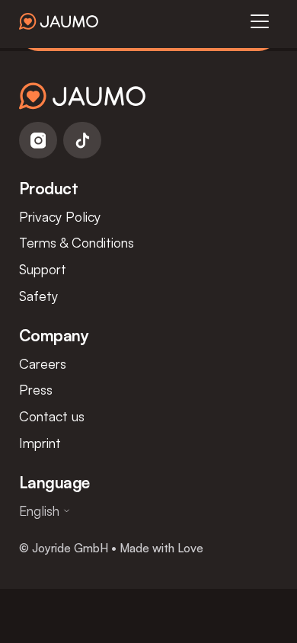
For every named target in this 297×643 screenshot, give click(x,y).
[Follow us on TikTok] (82, 140)
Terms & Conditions (76, 242)
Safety (38, 295)
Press (36, 389)
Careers (42, 363)
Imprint (40, 442)
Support (42, 269)
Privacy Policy (60, 216)
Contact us (52, 416)
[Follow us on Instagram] (38, 140)
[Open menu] (259, 21)
